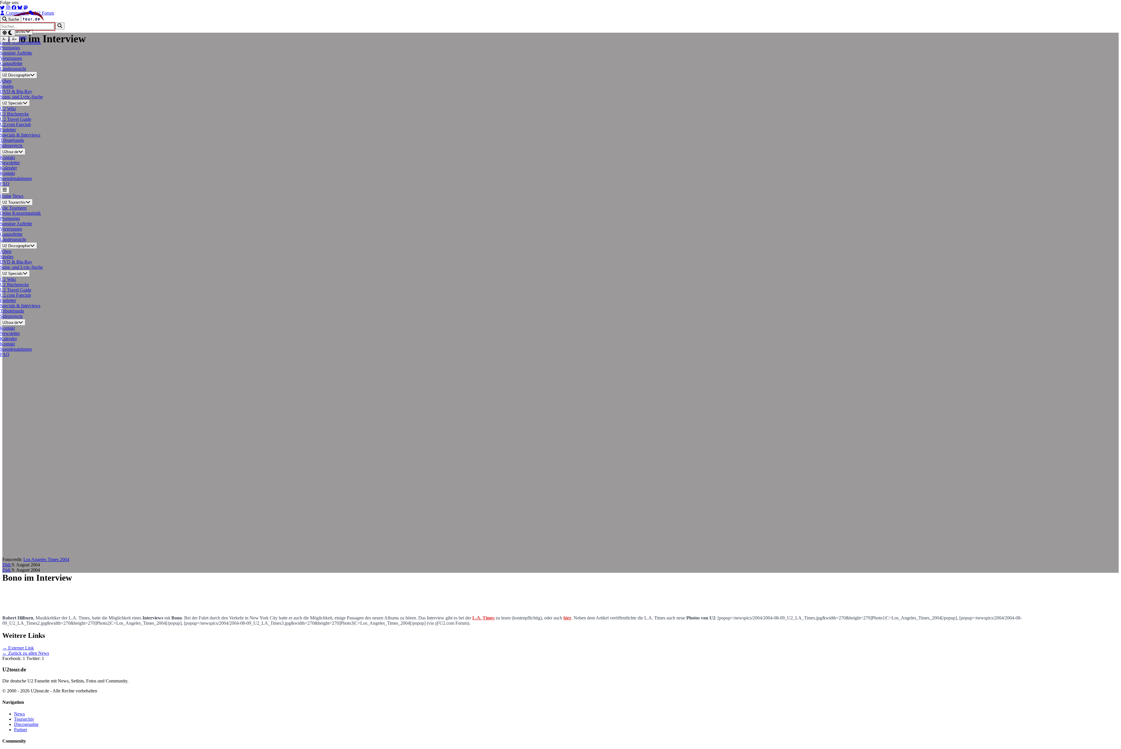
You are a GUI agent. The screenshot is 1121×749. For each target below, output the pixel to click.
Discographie (26, 724)
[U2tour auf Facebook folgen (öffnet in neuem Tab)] (15, 7)
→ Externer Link (18, 647)
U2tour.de (10, 152)
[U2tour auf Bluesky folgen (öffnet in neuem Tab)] (20, 7)
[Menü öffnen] (4, 189)
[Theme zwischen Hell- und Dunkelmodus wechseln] (7, 32)
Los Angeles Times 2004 (46, 559)
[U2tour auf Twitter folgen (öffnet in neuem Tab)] (3, 7)
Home (5, 195)
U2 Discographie (16, 75)
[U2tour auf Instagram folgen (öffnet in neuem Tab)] (9, 7)
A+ (14, 39)
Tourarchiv (24, 719)
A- (4, 39)
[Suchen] (60, 25)
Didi (7, 564)
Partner (20, 729)
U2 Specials (12, 103)
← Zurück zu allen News (25, 653)
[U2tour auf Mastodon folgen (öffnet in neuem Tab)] (25, 7)
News (18, 195)
